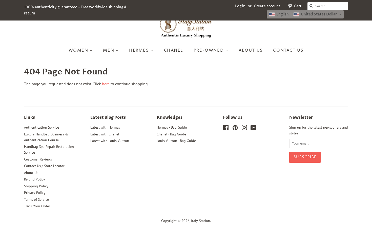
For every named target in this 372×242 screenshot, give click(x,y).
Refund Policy (34, 179)
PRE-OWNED (209, 50)
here (106, 83)
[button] (305, 14)
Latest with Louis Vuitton (109, 140)
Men (109, 50)
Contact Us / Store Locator (44, 166)
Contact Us (288, 50)
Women (79, 50)
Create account (267, 6)
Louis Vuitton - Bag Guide (176, 140)
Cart (298, 6)
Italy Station (200, 220)
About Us (251, 50)
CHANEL (173, 50)
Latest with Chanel (104, 134)
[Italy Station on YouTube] (253, 128)
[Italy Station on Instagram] (244, 128)
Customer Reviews (38, 159)
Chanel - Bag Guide (171, 134)
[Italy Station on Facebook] (226, 128)
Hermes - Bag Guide (172, 127)
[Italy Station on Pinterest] (235, 128)
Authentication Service (41, 127)
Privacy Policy (35, 192)
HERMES (139, 50)
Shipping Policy (36, 186)
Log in (240, 6)
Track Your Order (37, 206)
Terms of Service (36, 199)
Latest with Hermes (105, 127)
